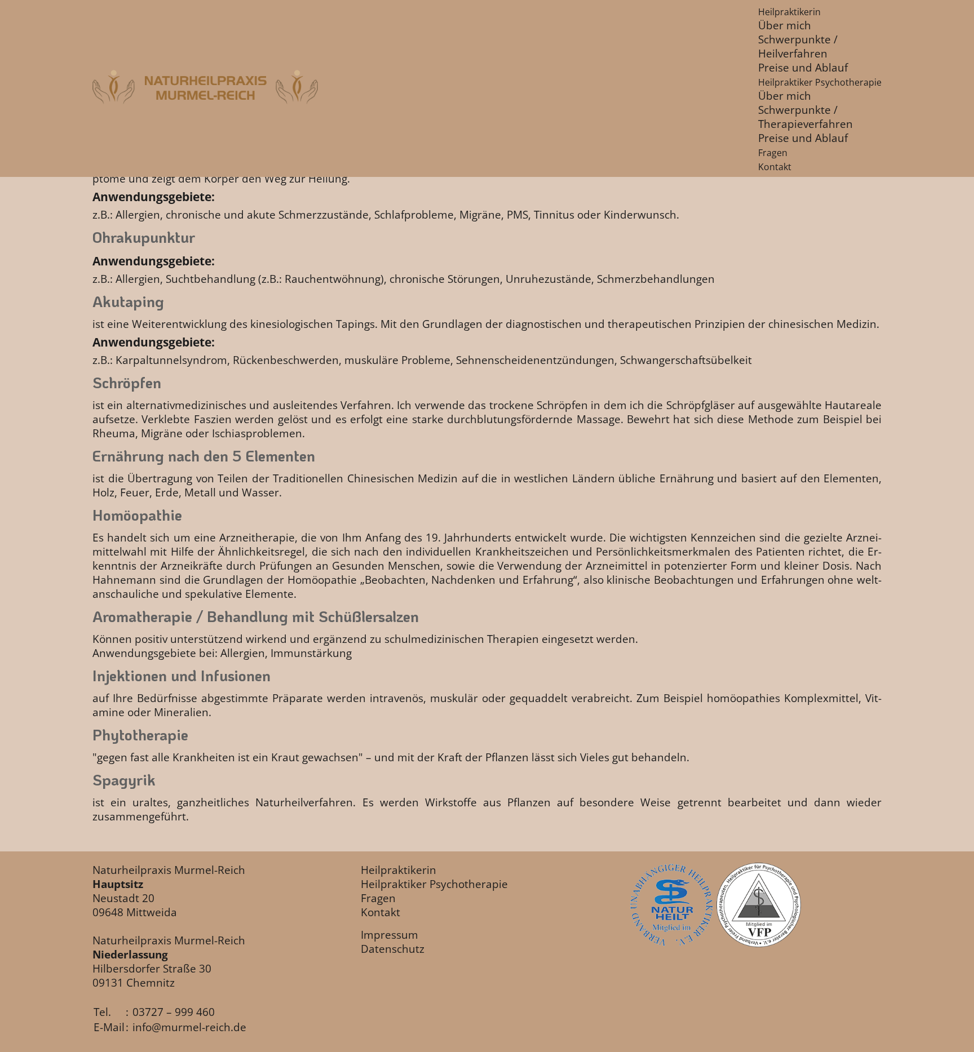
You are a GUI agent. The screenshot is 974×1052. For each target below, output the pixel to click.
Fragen (378, 898)
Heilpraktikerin (398, 870)
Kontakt (380, 912)
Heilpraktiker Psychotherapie (434, 884)
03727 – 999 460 (173, 1012)
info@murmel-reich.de (189, 1027)
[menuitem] (789, 12)
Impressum (389, 934)
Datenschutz (392, 949)
